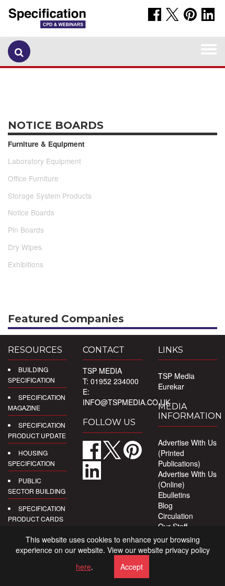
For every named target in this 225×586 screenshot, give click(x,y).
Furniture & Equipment (46, 144)
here (83, 566)
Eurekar (171, 386)
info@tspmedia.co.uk (126, 402)
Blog (165, 505)
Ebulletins (174, 495)
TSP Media (176, 376)
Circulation (175, 516)
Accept (131, 566)
